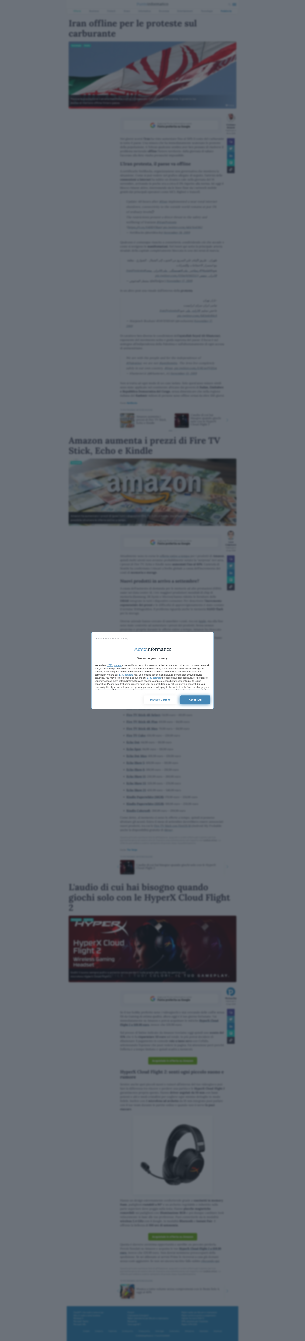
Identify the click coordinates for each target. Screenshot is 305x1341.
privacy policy (194, 690)
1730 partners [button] (114, 665)
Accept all (195, 699)
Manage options (160, 699)
